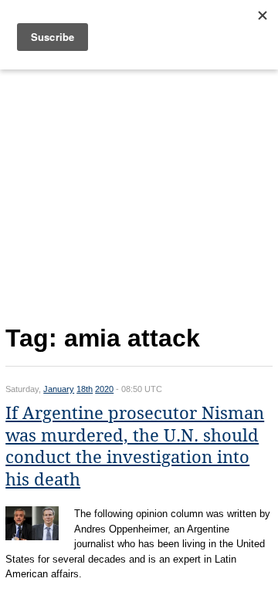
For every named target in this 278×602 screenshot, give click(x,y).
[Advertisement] (139, 194)
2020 (104, 389)
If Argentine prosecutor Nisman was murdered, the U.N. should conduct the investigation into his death (134, 446)
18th (84, 389)
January (58, 389)
